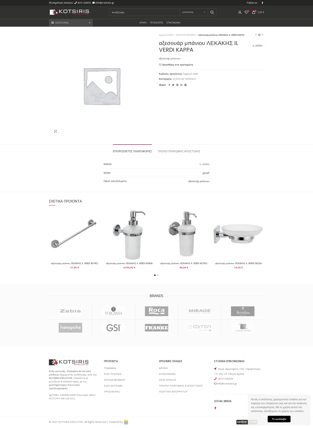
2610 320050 (84, 2)
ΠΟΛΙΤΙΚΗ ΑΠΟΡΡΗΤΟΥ (173, 391)
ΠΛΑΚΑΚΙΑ (110, 368)
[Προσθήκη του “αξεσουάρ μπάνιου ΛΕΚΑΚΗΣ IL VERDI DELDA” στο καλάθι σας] (262, 221)
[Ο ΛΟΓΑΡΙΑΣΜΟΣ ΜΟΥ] (240, 12)
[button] (305, 411)
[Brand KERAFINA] (242, 311)
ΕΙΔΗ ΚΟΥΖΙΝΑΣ (113, 385)
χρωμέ (205, 172)
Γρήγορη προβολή (98, 229)
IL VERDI (257, 45)
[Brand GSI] (113, 328)
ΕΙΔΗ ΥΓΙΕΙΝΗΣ (113, 373)
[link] (126, 421)
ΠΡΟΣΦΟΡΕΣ (112, 391)
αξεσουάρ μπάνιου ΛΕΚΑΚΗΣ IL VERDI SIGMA (129, 263)
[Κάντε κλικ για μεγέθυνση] (55, 131)
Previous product (256, 35)
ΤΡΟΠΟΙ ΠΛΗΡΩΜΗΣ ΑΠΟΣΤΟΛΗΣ (178, 151)
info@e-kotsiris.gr (105, 2)
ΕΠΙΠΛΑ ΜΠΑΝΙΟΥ (114, 379)
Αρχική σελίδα (166, 34)
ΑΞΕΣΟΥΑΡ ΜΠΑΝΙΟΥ (186, 34)
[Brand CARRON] (199, 328)
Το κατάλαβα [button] (279, 419)
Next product (262, 35)
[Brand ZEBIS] (70, 311)
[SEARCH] (212, 12)
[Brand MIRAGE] (199, 311)
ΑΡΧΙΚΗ (163, 368)
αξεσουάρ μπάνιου (198, 181)
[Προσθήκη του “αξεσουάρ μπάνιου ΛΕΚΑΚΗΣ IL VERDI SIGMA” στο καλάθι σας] (152, 221)
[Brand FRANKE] (156, 328)
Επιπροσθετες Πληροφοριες (132, 151)
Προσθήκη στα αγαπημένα (177, 65)
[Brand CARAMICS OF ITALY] (242, 328)
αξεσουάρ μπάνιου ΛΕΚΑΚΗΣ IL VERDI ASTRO (74, 263)
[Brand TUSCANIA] (113, 311)
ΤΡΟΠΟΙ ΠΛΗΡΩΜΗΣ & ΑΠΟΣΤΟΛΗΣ (181, 385)
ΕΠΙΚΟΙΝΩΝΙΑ (167, 373)
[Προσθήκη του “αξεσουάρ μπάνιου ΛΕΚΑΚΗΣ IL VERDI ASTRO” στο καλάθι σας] (98, 221)
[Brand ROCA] (156, 311)
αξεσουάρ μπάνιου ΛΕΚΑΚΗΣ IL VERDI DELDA (238, 263)
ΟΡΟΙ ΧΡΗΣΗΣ (167, 379)
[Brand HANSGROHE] (70, 328)
